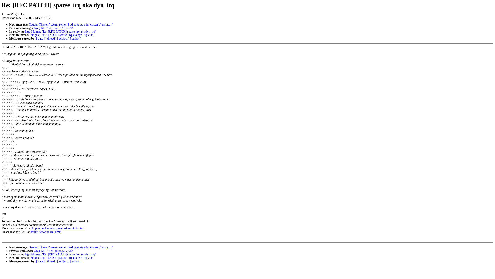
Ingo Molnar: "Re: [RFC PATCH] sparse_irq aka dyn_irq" (60, 31)
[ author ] (75, 38)
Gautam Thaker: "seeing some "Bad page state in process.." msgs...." (71, 24)
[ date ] (40, 38)
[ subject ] (63, 38)
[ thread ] (50, 38)
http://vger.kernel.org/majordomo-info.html (58, 228)
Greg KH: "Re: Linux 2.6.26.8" (53, 28)
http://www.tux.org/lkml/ (45, 231)
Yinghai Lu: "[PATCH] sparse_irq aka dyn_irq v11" (62, 35)
